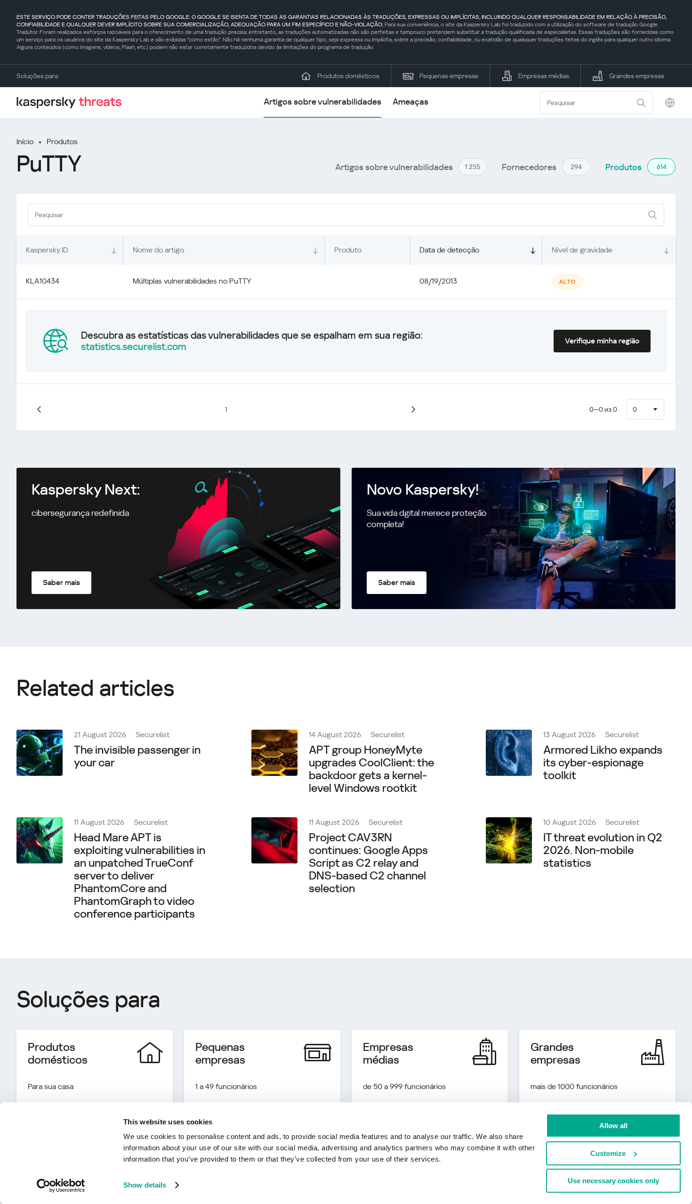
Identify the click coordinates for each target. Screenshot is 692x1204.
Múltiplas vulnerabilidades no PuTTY (192, 281)
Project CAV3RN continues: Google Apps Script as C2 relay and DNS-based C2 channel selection (368, 863)
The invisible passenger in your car (137, 756)
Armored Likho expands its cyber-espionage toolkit (602, 762)
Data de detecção (449, 249)
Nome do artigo (158, 249)
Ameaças (410, 101)
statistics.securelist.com (133, 346)
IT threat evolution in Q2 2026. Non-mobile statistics (602, 850)
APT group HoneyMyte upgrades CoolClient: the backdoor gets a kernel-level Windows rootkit (371, 769)
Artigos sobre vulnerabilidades (322, 101)
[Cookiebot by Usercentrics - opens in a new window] (61, 1186)
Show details (144, 1185)
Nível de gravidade (582, 249)
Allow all (613, 1126)
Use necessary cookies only (613, 1181)
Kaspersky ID (47, 249)
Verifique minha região (602, 340)
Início (24, 141)
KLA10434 (42, 281)
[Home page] (72, 102)
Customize (608, 1153)
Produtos (62, 141)
